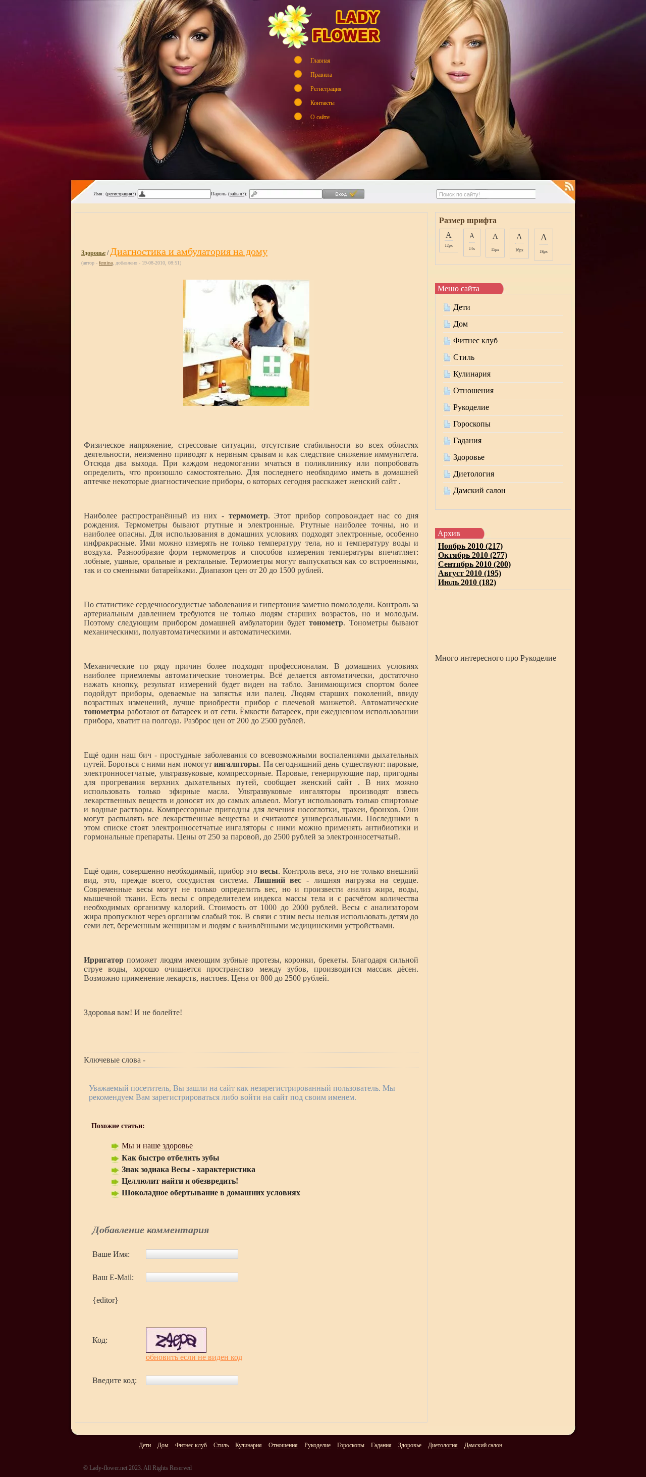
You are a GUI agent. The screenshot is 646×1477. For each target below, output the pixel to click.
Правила (321, 74)
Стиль (463, 357)
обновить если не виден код (194, 1357)
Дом (460, 324)
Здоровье (93, 252)
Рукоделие (471, 407)
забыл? (237, 193)
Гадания (467, 440)
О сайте (320, 117)
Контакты (322, 102)
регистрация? (120, 193)
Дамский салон (479, 490)
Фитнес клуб (475, 340)
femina (106, 263)
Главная (320, 60)
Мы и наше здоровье (157, 1145)
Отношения (473, 390)
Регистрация (326, 88)
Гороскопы (472, 423)
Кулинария (472, 374)
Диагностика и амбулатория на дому (188, 251)
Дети (461, 307)
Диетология (473, 473)
